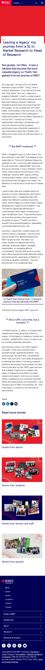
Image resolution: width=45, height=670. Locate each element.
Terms (4, 654)
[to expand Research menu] (40, 632)
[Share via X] (12, 404)
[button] (18, 3)
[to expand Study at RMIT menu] (40, 614)
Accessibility (21, 654)
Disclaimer (34, 652)
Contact (8, 607)
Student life (9, 620)
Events (7, 592)
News (7, 588)
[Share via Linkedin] (7, 404)
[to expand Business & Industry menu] (40, 638)
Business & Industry (12, 638)
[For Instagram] (14, 645)
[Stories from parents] (22, 546)
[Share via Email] (16, 404)
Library (8, 595)
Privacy (11, 654)
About (6, 626)
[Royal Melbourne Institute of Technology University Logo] (6, 3)
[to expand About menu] (40, 626)
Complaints (6, 657)
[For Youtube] (25, 645)
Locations (9, 599)
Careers (8, 603)
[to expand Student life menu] (40, 620)
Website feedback (34, 654)
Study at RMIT (9, 614)
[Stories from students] (22, 469)
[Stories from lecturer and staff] (22, 508)
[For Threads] (9, 645)
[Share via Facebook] (3, 404)
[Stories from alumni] (22, 431)
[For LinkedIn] (19, 645)
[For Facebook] (4, 645)
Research (8, 632)
